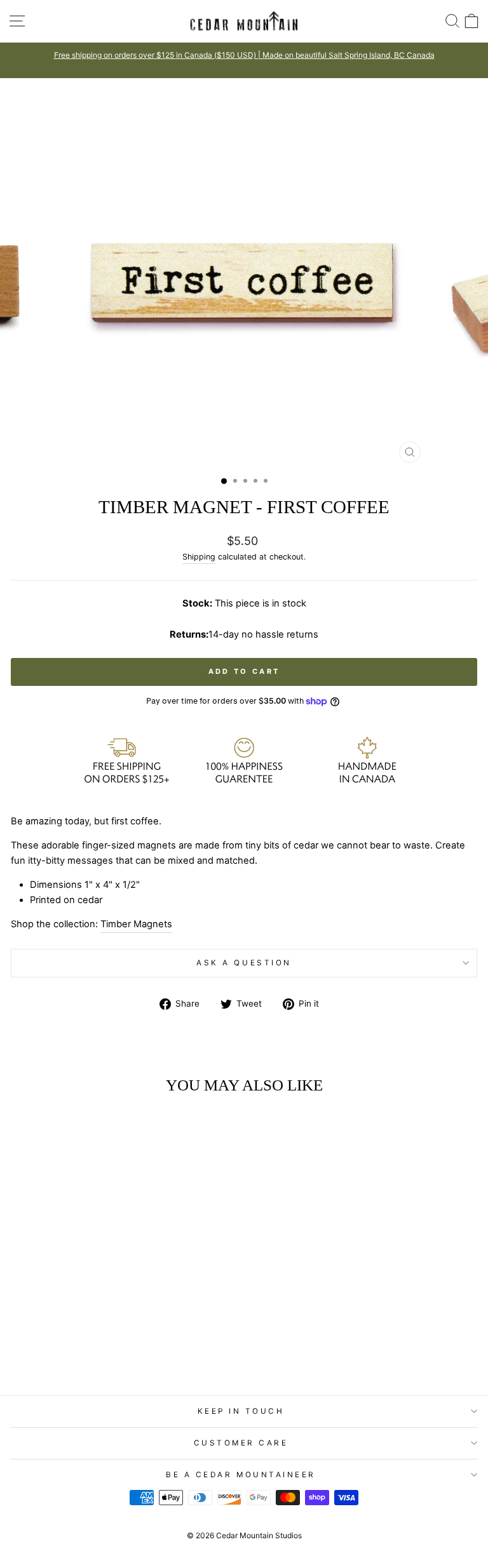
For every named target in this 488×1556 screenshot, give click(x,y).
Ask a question (243, 962)
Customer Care (241, 1443)
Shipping (198, 556)
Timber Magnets (136, 924)
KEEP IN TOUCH (241, 1411)
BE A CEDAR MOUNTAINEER (241, 1474)
